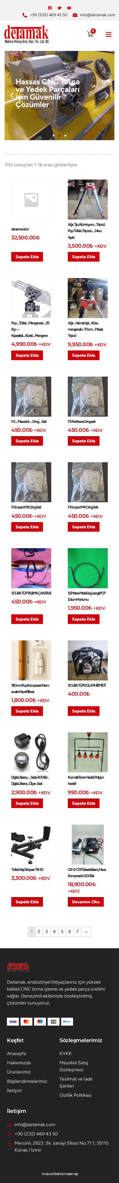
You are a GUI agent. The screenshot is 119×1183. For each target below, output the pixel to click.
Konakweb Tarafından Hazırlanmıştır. (60, 1174)
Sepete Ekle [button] (27, 256)
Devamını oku (85, 901)
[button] (108, 34)
